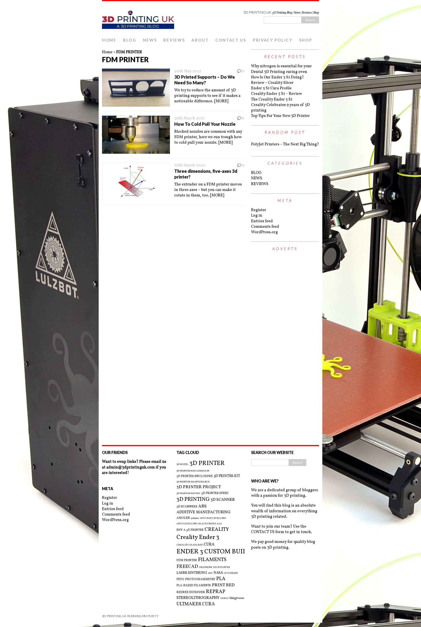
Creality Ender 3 (198, 537)
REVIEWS (174, 40)
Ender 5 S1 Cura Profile (271, 88)
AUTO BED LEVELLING (213, 518)
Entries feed (262, 221)
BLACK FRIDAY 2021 (210, 523)
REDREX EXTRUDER (191, 592)
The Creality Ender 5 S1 (271, 99)
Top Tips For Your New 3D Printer (280, 116)
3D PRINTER (207, 463)
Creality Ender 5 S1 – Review (276, 94)
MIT (210, 573)
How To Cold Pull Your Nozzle (204, 124)
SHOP (305, 40)
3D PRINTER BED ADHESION (193, 471)
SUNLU (224, 598)
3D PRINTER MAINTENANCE (193, 482)
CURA (209, 544)
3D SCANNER (222, 500)
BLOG (129, 40)
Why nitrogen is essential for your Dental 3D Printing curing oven (281, 69)
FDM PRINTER (187, 560)
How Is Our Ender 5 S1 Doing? (277, 77)
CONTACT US (230, 40)
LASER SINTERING (192, 572)
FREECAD (187, 566)
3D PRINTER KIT (227, 476)
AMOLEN (183, 518)
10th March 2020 (189, 165)
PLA (220, 579)
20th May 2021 (187, 71)
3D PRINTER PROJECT (199, 487)
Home (107, 52)
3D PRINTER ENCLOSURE (195, 476)
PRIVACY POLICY (273, 40)
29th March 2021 (189, 118)
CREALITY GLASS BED (190, 545)
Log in (256, 215)
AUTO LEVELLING (187, 523)
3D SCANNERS (187, 507)
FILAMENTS (212, 559)
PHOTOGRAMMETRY (200, 579)
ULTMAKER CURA (196, 604)
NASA (218, 572)
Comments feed (265, 227)
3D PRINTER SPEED (214, 493)
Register (258, 210)
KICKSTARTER (221, 567)
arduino (195, 518)
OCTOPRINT (231, 573)
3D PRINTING (193, 499)
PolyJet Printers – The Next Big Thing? (285, 144)
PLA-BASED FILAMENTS (194, 585)
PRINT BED (223, 585)
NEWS (150, 40)
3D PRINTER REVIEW (188, 493)
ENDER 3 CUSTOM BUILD (214, 551)
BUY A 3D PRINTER (190, 530)
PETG (180, 579)
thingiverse (236, 598)
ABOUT (200, 40)
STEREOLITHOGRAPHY (198, 598)
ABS (202, 506)
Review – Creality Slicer (272, 83)
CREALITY (217, 529)
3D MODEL (183, 464)
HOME (109, 40)
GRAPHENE (205, 567)
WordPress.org (264, 232)
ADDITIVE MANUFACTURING (203, 512)
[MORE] (221, 101)
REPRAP (215, 591)
